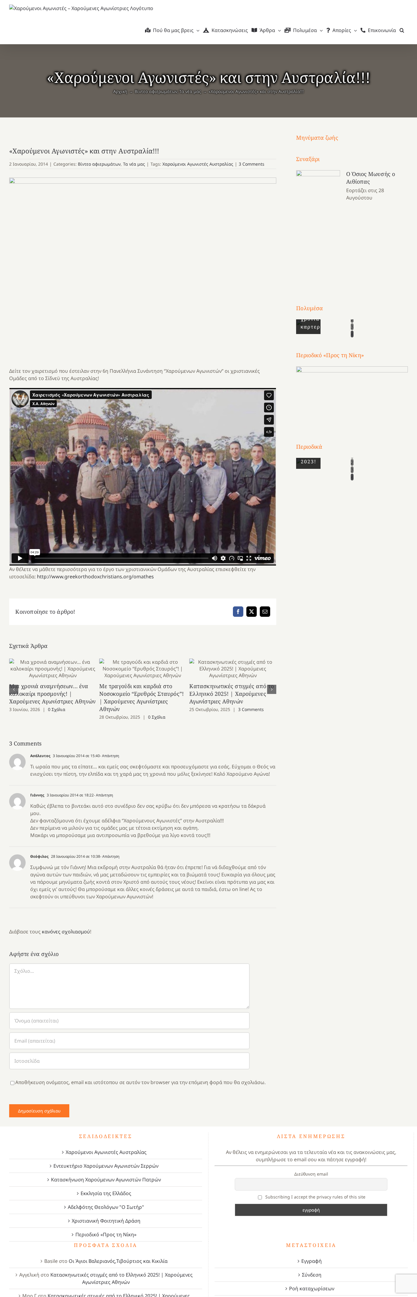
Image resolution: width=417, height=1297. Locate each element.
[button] (402, 30)
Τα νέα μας (134, 164)
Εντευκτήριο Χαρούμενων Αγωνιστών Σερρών (105, 1165)
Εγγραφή (311, 1261)
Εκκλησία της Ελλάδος (106, 1193)
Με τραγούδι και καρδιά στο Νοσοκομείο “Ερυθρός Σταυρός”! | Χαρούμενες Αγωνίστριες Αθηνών (143, 668)
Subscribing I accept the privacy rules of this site (314, 1197)
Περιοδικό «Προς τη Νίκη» (105, 1234)
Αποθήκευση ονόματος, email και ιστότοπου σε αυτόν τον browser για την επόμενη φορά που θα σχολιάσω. (140, 1082)
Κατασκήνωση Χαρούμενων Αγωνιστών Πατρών (106, 1179)
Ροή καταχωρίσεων (311, 1288)
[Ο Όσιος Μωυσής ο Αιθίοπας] (318, 226)
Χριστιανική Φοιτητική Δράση (106, 1220)
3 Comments (251, 164)
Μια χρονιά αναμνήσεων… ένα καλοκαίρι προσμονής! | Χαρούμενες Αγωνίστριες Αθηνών (53, 668)
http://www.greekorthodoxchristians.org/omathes (95, 576)
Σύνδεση (311, 1274)
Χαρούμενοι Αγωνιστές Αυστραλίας (197, 164)
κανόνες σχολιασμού (66, 931)
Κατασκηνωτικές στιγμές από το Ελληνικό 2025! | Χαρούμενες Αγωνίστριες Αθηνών (233, 668)
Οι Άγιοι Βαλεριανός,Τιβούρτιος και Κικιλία (118, 1261)
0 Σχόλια (56, 709)
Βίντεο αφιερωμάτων (99, 164)
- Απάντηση (109, 755)
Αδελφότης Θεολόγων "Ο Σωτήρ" (106, 1207)
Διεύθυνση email (311, 1174)
